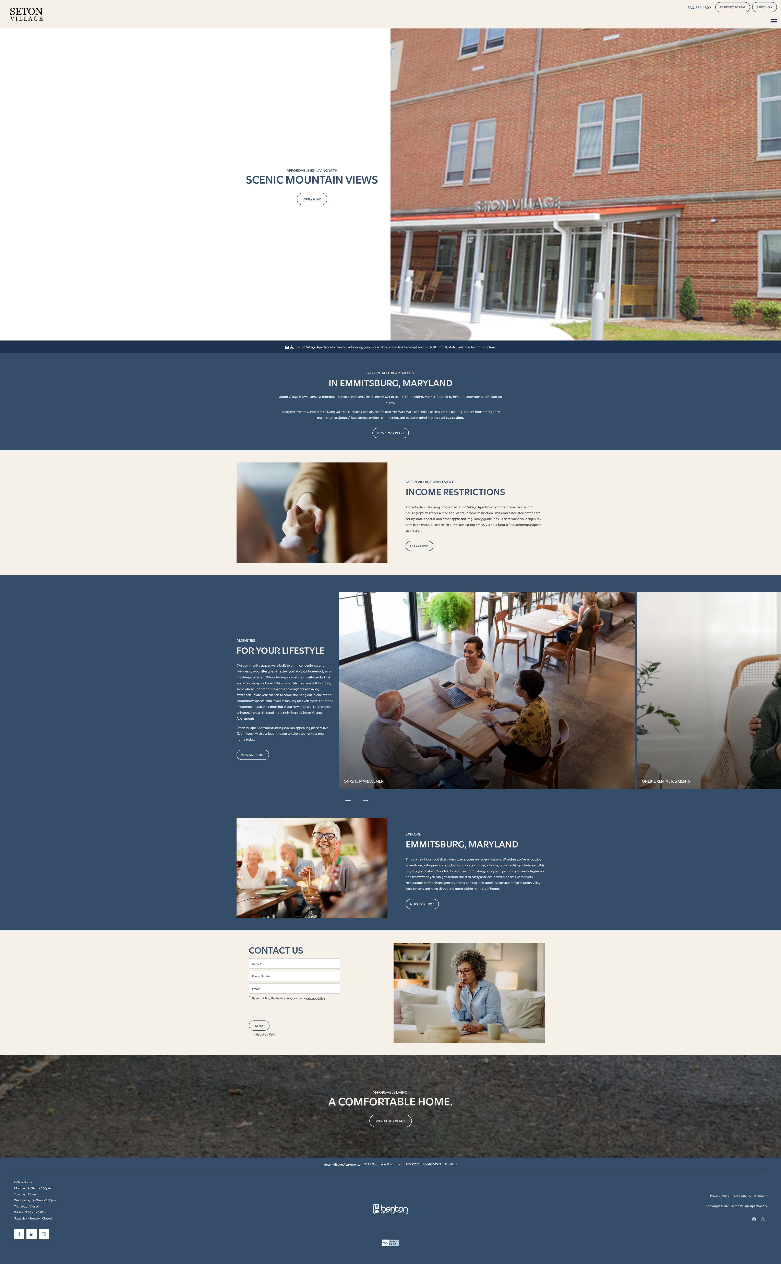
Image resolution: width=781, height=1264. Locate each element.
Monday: (20, 1188)
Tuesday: (20, 1194)
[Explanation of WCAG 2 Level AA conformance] (390, 1242)
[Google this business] (44, 1234)
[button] (732, 7)
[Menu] (774, 21)
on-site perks (313, 676)
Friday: (19, 1212)
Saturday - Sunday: (27, 1218)
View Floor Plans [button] (390, 1121)
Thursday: (21, 1206)
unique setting (452, 417)
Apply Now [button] (312, 199)
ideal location (452, 870)
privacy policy (315, 998)
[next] (365, 800)
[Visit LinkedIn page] (31, 1234)
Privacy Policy (719, 1195)
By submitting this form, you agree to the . (289, 998)
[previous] (348, 800)
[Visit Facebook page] (19, 1234)
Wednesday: (22, 1200)
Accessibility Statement (750, 1195)
